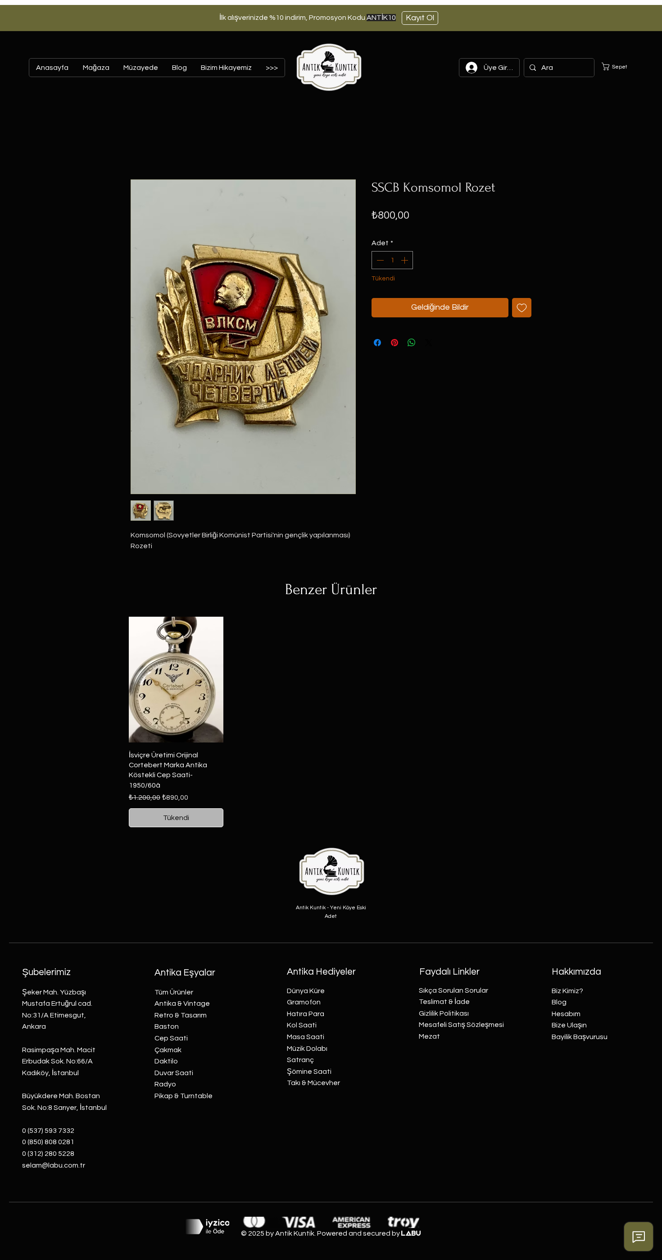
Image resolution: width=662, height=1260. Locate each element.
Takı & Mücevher (313, 1082)
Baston (166, 1026)
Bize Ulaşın (569, 1025)
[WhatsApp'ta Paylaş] (411, 342)
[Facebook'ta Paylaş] (377, 342)
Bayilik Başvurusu (580, 1036)
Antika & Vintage (182, 1003)
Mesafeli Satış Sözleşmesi (461, 1024)
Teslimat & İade (444, 1001)
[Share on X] (428, 342)
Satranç (300, 1059)
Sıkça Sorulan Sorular (453, 990)
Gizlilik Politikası (444, 1013)
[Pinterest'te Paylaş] (394, 342)
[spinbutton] (392, 260)
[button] (620, 66)
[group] (331, 722)
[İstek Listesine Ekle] (521, 307)
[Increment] (405, 260)
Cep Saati (171, 1038)
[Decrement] (379, 260)
